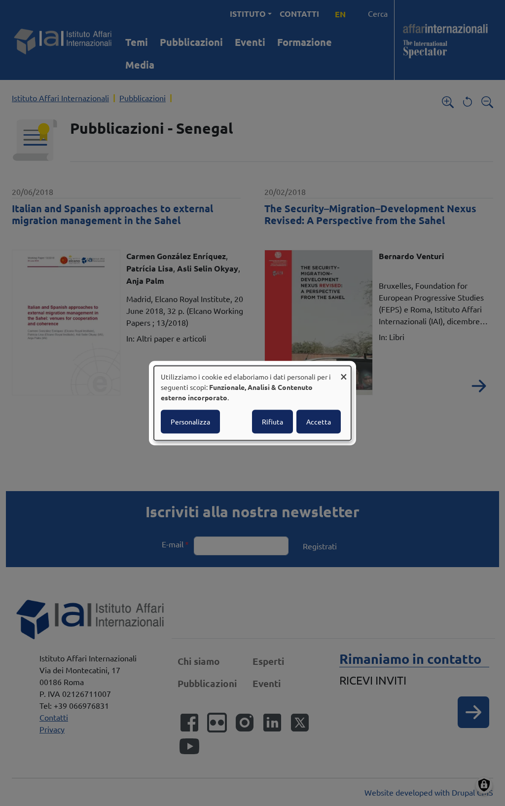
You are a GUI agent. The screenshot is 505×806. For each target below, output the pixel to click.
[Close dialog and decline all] (343, 372)
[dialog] (252, 403)
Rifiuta (272, 421)
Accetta (318, 421)
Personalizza (190, 421)
